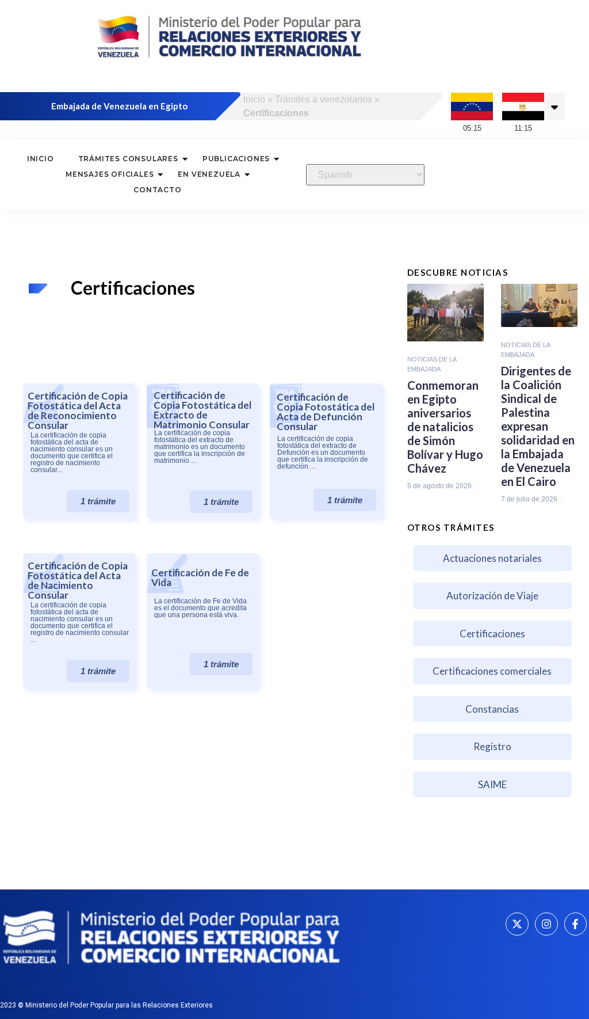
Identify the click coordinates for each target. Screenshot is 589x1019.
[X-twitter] (517, 924)
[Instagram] (546, 924)
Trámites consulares (128, 158)
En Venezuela (209, 174)
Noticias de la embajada (431, 364)
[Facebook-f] (575, 924)
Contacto (157, 189)
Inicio (254, 99)
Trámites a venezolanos (323, 99)
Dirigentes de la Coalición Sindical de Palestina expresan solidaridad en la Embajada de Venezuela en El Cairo (538, 426)
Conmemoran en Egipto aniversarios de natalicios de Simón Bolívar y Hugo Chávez (445, 426)
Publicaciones (236, 158)
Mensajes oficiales (110, 174)
